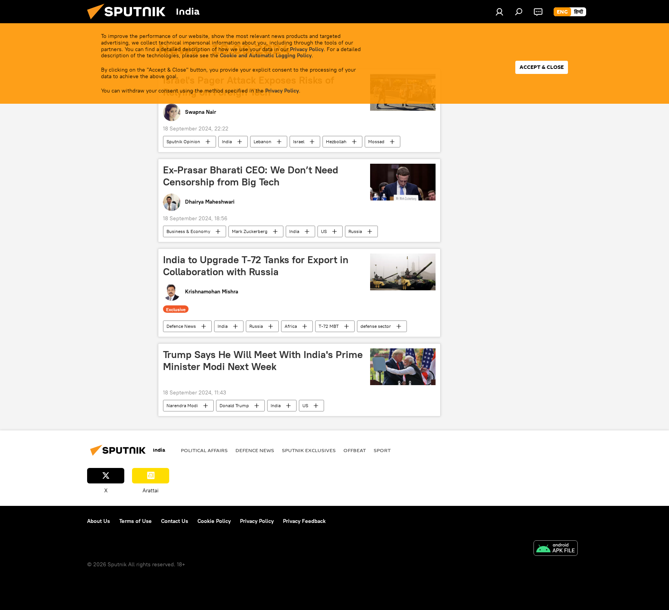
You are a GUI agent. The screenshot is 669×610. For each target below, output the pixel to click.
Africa (291, 326)
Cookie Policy (214, 520)
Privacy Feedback (304, 520)
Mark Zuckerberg (250, 231)
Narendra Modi (182, 405)
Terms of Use (135, 520)
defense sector (375, 326)
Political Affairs (204, 450)
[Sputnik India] (129, 21)
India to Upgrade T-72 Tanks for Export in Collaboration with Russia (255, 266)
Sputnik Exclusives (309, 450)
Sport (382, 450)
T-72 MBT (329, 326)
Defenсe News (181, 326)
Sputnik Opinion (183, 141)
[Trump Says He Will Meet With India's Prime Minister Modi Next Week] (403, 366)
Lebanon (262, 141)
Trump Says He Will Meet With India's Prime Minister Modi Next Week (263, 360)
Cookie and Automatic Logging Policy (266, 55)
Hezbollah (336, 141)
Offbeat (354, 450)
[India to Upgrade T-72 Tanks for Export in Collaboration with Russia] (403, 272)
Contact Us (174, 520)
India (227, 141)
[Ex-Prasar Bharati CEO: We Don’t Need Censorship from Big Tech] (403, 182)
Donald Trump (234, 405)
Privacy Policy (307, 49)
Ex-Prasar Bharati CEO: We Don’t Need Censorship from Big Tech (250, 176)
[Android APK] (555, 549)
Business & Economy (188, 231)
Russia (355, 231)
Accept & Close (542, 67)
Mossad (376, 141)
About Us (98, 520)
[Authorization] (499, 11)
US (324, 231)
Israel (298, 141)
